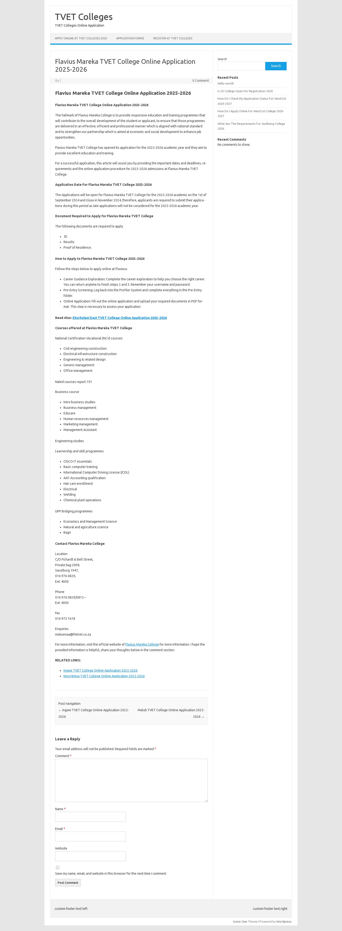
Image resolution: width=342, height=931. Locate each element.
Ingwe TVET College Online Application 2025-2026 (100, 670)
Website (61, 848)
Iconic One (240, 921)
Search (222, 59)
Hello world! (226, 83)
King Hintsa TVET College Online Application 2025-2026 (104, 676)
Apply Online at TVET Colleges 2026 (81, 38)
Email (60, 829)
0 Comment (200, 80)
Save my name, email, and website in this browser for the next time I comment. (111, 873)
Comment (63, 756)
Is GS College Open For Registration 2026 (245, 91)
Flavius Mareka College (142, 644)
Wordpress (284, 921)
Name (60, 809)
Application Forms (130, 38)
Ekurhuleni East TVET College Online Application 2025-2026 (120, 318)
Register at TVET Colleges (172, 38)
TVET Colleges (84, 16)
